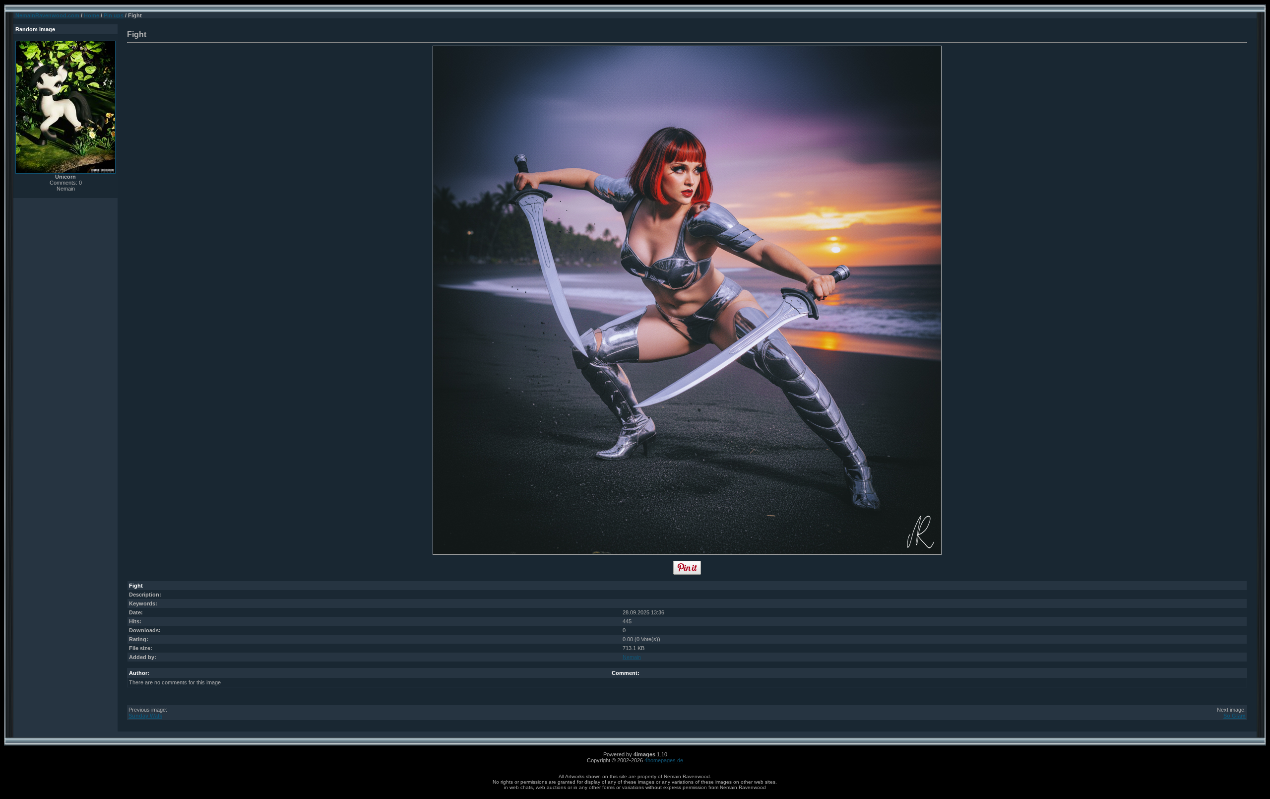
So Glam (1234, 716)
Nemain (632, 657)
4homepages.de (663, 760)
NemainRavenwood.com (47, 15)
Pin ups (114, 15)
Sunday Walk (145, 716)
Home (91, 15)
